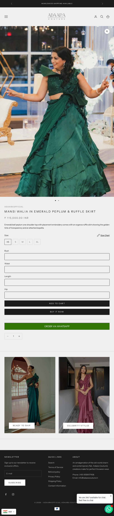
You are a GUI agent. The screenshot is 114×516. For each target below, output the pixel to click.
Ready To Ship (22, 425)
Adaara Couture (70, 503)
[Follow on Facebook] (5, 494)
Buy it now (57, 312)
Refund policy (54, 472)
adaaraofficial (13, 207)
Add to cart (57, 303)
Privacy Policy (54, 476)
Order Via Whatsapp (57, 326)
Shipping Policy (54, 481)
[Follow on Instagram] (13, 494)
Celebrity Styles (78, 426)
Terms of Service (55, 467)
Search (51, 462)
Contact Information (57, 485)
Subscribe (14, 482)
